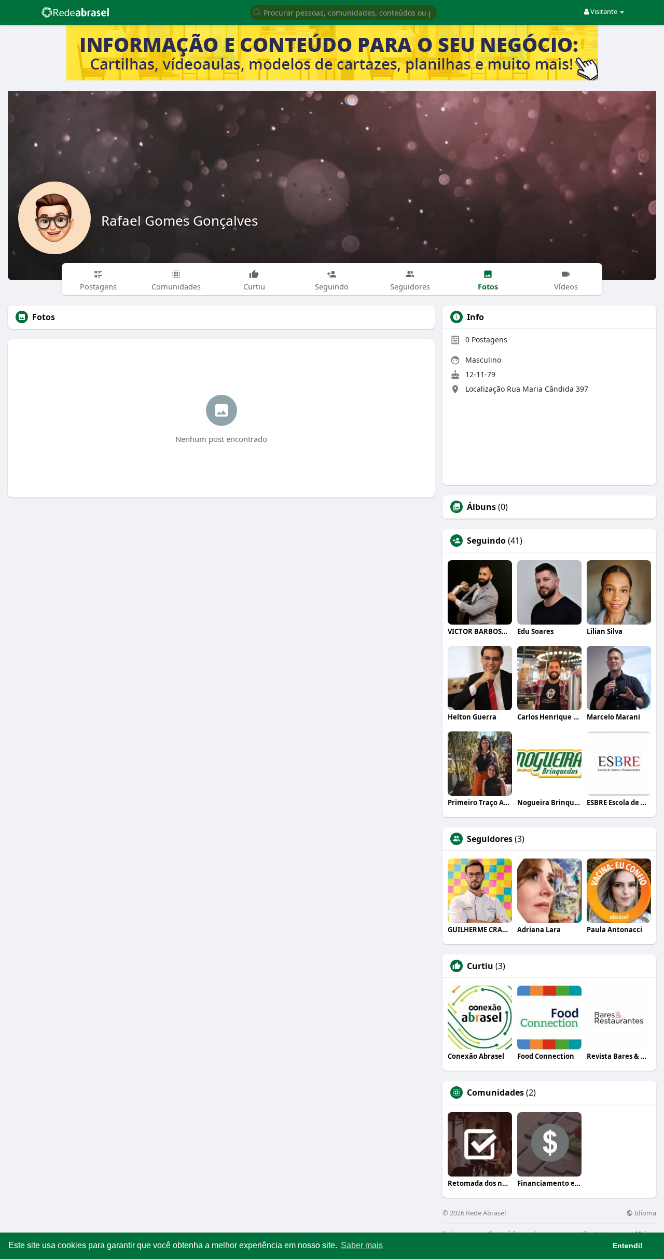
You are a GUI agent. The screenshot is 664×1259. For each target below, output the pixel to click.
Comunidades (495, 1092)
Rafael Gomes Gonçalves (179, 220)
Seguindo (486, 540)
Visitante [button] (604, 11)
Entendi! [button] (628, 1245)
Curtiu (480, 966)
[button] (343, 11)
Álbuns (481, 507)
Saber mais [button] (362, 1245)
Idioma (644, 1213)
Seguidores (490, 839)
